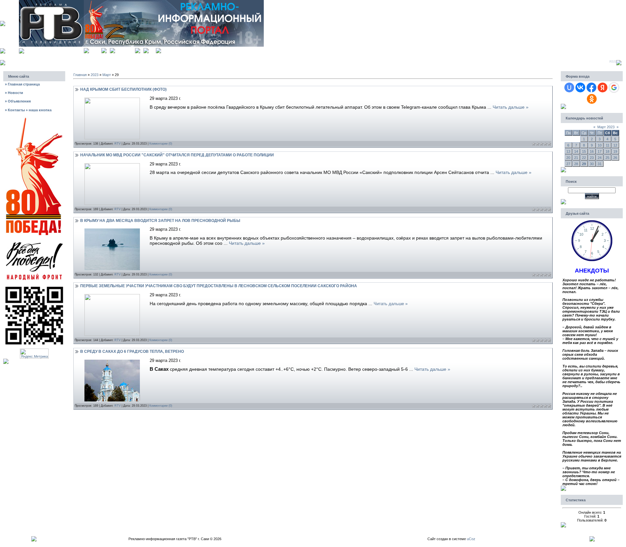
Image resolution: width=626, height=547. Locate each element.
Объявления (18, 101)
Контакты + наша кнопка (28, 110)
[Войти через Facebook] (591, 87)
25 (607, 158)
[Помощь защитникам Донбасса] (34, 241)
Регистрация (125, 50)
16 (592, 151)
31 (600, 164)
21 (576, 158)
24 (600, 158)
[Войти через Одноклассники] (592, 99)
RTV (117, 143)
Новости (14, 93)
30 (592, 164)
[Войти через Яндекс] (602, 87)
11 (607, 145)
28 (576, 164)
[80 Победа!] (34, 118)
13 (568, 151)
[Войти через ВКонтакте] (580, 87)
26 (615, 158)
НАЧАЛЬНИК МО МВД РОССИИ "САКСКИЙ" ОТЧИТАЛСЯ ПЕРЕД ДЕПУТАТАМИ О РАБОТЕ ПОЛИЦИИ (177, 155)
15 (584, 151)
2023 (94, 75)
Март (106, 75)
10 (600, 145)
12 (615, 145)
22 (584, 158)
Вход (152, 50)
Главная (95, 50)
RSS (612, 61)
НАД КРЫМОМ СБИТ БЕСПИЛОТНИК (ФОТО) (123, 89)
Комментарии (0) (160, 143)
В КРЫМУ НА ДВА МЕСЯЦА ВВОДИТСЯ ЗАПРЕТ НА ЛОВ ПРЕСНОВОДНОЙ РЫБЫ (160, 220)
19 (615, 151)
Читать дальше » (511, 107)
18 (607, 151)
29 (584, 164)
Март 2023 (606, 127)
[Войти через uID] (569, 87)
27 (568, 164)
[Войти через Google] (614, 87)
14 (576, 151)
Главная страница (22, 84)
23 (592, 158)
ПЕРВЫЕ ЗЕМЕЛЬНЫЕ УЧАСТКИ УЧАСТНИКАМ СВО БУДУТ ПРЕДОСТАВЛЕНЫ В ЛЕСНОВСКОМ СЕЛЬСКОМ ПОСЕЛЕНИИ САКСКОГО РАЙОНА (218, 286)
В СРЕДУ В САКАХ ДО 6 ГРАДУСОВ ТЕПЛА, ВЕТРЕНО (132, 351)
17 (600, 151)
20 (568, 158)
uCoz (471, 539)
